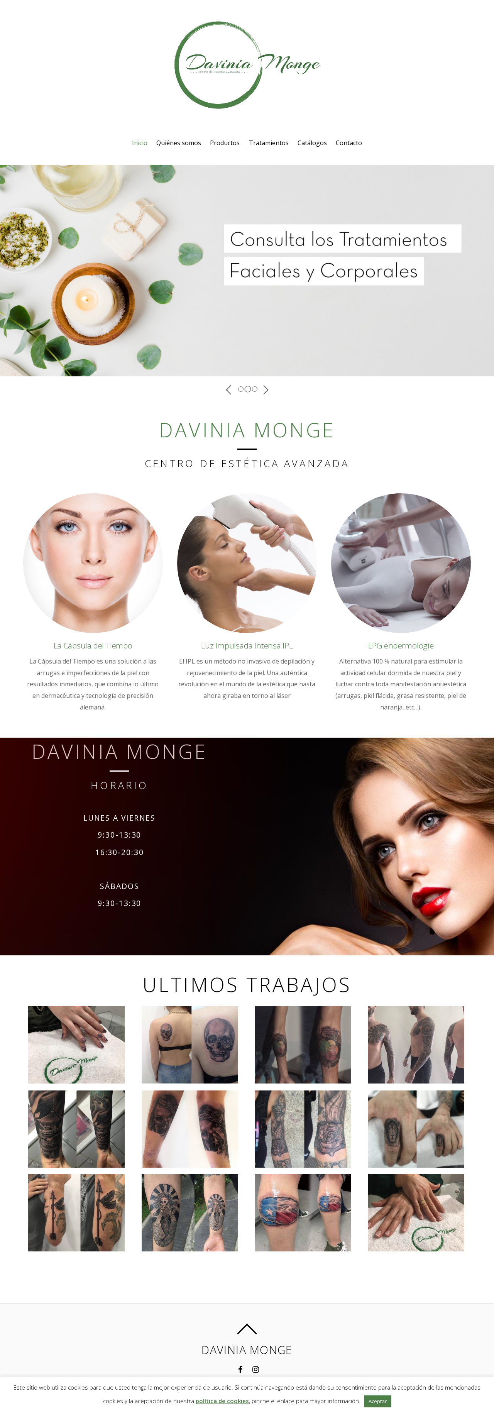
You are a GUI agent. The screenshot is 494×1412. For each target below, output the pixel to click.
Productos (225, 143)
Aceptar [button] (378, 1401)
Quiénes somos (178, 143)
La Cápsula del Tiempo (93, 645)
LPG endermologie (401, 645)
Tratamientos (269, 143)
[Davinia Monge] (247, 102)
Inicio (139, 143)
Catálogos (312, 143)
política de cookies (222, 1401)
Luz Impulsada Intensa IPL (247, 645)
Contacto (349, 143)
